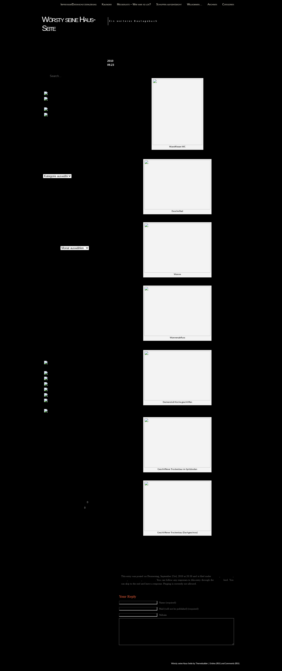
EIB (70, 280)
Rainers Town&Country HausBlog (65, 502)
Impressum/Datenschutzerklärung (78, 4)
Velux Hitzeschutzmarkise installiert (66, 132)
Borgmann (76, 270)
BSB (56, 275)
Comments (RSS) (232, 663)
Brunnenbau (71, 390)
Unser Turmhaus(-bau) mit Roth (63, 507)
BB (63, 266)
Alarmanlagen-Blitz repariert (62, 154)
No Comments (230, 54)
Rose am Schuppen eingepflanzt (64, 143)
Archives (212, 4)
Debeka (85, 276)
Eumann (48, 291)
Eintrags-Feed (53, 434)
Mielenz (47, 320)
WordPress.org (53, 445)
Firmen (63, 291)
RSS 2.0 (218, 580)
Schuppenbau (74, 411)
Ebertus (62, 280)
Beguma (71, 266)
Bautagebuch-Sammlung (59, 479)
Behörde (50, 270)
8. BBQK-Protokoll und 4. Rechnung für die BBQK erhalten (203, 47)
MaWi (82, 315)
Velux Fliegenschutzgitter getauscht (66, 138)
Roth (48, 325)
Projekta (60, 320)
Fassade (215, 576)
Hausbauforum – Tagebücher (62, 484)
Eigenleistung (59, 285)
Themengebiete (51, 171)
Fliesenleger (227, 576)
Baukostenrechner (56, 462)
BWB (65, 276)
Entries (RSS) (215, 663)
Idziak (160, 563)
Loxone (48, 315)
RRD (57, 325)
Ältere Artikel (50, 248)
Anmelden (50, 428)
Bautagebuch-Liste (56, 473)
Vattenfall (62, 337)
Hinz (152, 563)
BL (61, 270)
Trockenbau (149, 580)
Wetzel (75, 342)
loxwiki (59, 315)
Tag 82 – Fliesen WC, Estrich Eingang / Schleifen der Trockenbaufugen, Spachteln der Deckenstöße (173, 42)
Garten (59, 297)
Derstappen (49, 280)
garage (46, 298)
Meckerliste (70, 93)
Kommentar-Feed (55, 439)
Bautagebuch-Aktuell (57, 468)
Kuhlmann (63, 309)
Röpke (65, 325)
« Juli (45, 230)
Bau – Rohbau (74, 373)
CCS (127, 563)
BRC (46, 276)
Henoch (144, 563)
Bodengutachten (79, 384)
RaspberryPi (75, 320)
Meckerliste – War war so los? (134, 4)
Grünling (74, 298)
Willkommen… (194, 4)
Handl (85, 298)
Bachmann (51, 266)
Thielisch (48, 337)
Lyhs (69, 315)
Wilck (45, 346)
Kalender (107, 4)
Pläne (58, 109)
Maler (124, 580)
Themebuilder (202, 663)
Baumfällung (71, 379)
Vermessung (54, 342)
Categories (228, 4)
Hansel (135, 563)
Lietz (81, 309)
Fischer (79, 291)
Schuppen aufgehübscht (169, 4)
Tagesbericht (172, 563)
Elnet (84, 285)
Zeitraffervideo (75, 115)
